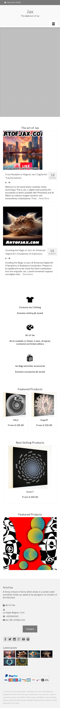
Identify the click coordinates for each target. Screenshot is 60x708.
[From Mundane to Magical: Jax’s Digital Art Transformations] (22, 150)
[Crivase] (30, 543)
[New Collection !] (9, 662)
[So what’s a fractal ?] (21, 662)
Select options (15, 429)
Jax (30, 11)
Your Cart (13, 2)
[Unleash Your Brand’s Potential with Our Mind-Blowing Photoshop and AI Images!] (34, 654)
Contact (30, 629)
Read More (44, 198)
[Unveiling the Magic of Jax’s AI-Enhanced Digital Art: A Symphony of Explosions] (22, 225)
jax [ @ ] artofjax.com (15, 619)
